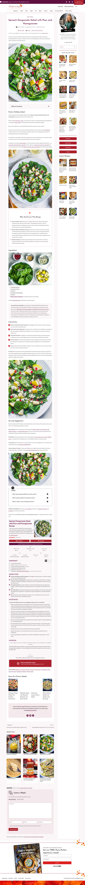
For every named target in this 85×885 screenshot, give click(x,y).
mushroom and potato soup (32, 450)
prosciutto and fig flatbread (24, 444)
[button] (9, 537)
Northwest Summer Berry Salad (35, 695)
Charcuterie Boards (59, 10)
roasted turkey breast (23, 431)
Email (25, 822)
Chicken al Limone (63, 185)
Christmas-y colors (19, 120)
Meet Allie (60, 6)
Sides (27, 10)
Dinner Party (38, 669)
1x (45, 560)
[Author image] (16, 27)
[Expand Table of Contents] (48, 106)
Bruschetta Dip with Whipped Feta (62, 66)
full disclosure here (45, 33)
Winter (40, 10)
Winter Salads (30, 671)
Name (10, 822)
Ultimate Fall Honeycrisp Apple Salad (72, 186)
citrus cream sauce (39, 437)
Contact (15, 878)
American (23, 669)
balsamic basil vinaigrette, (23, 571)
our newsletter (28, 508)
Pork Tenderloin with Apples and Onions (62, 112)
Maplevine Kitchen (31, 710)
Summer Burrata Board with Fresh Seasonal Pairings (72, 169)
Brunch (27, 669)
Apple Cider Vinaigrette (12, 754)
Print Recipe (20, 540)
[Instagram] (69, 2)
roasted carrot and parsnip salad (41, 145)
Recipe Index (4, 878)
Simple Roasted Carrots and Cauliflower (72, 96)
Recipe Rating (12, 799)
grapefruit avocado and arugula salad (31, 147)
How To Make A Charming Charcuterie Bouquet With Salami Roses (62, 129)
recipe (23, 706)
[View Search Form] (76, 6)
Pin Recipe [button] (28, 30)
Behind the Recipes (69, 6)
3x (50, 560)
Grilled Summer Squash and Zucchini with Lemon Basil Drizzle (45, 780)
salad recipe (47, 130)
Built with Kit (57, 866)
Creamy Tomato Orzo (11, 778)
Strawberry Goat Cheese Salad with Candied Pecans (63, 96)
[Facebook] (66, 2)
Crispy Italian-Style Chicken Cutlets (72, 202)
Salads (31, 10)
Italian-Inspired (68, 10)
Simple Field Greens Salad (45, 754)
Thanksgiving (19, 671)
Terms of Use (28, 878)
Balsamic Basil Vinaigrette (17, 296)
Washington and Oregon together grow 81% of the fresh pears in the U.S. (33, 309)
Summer (46, 10)
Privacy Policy (21, 878)
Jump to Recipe (21, 30)
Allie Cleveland (21, 26)
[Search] (74, 47)
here (32, 325)
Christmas (32, 669)
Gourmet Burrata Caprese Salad (30, 754)
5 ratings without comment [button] (26, 788)
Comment (11, 803)
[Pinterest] (72, 2)
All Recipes (17, 669)
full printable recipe (16, 300)
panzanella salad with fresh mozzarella (17, 145)
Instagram (10, 510)
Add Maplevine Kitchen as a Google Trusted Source (30, 544)
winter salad (17, 122)
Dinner (21, 10)
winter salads (22, 143)
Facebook (40, 508)
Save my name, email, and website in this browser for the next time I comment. (25, 825)
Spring (51, 10)
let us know (36, 664)
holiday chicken (36, 429)
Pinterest (45, 508)
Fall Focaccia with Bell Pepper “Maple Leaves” (17, 726)
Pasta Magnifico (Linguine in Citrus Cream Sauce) (43, 726)
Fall (35, 10)
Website (41, 822)
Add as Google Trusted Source (38, 30)
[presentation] (13, 685)
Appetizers (15, 10)
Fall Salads (44, 669)
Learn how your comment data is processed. (33, 836)
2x (48, 560)
